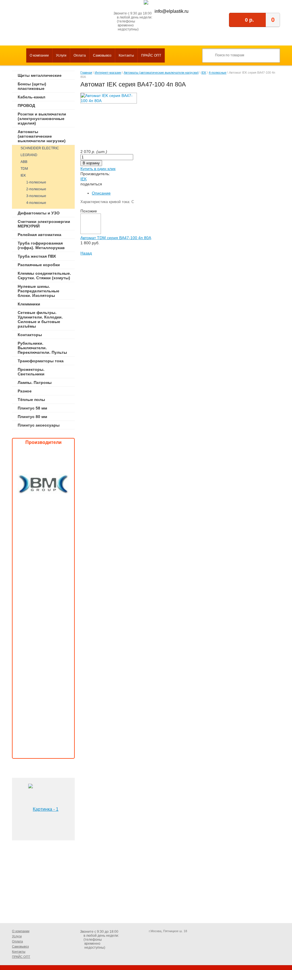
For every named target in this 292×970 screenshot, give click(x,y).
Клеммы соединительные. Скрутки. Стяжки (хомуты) (44, 275)
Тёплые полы (31, 399)
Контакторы (30, 334)
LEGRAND (29, 155)
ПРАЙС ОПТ (151, 55)
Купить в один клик (97, 168)
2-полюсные (36, 189)
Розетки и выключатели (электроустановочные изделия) (42, 118)
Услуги (61, 55)
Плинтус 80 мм (32, 416)
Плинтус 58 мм (32, 408)
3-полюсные (36, 196)
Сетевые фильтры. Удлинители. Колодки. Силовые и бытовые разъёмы (40, 319)
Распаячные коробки (39, 264)
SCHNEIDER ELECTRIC (40, 148)
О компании (39, 55)
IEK (23, 175)
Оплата (80, 55)
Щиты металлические (40, 75)
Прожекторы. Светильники (31, 371)
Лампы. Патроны (35, 382)
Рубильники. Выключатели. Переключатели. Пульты (42, 348)
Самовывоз (102, 55)
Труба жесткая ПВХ (37, 256)
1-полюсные (36, 182)
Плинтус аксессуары (39, 425)
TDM (24, 169)
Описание (101, 193)
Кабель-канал (31, 97)
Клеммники (29, 304)
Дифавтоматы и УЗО (39, 213)
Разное (25, 391)
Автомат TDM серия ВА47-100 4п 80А (115, 237)
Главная (86, 72)
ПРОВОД (26, 105)
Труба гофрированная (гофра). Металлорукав (41, 245)
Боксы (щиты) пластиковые (32, 86)
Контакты (126, 55)
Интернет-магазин (108, 72)
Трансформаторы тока (41, 361)
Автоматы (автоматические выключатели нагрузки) (42, 136)
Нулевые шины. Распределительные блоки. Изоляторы (38, 291)
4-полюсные (36, 203)
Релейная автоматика (39, 234)
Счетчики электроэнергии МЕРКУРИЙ (44, 223)
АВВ (24, 162)
